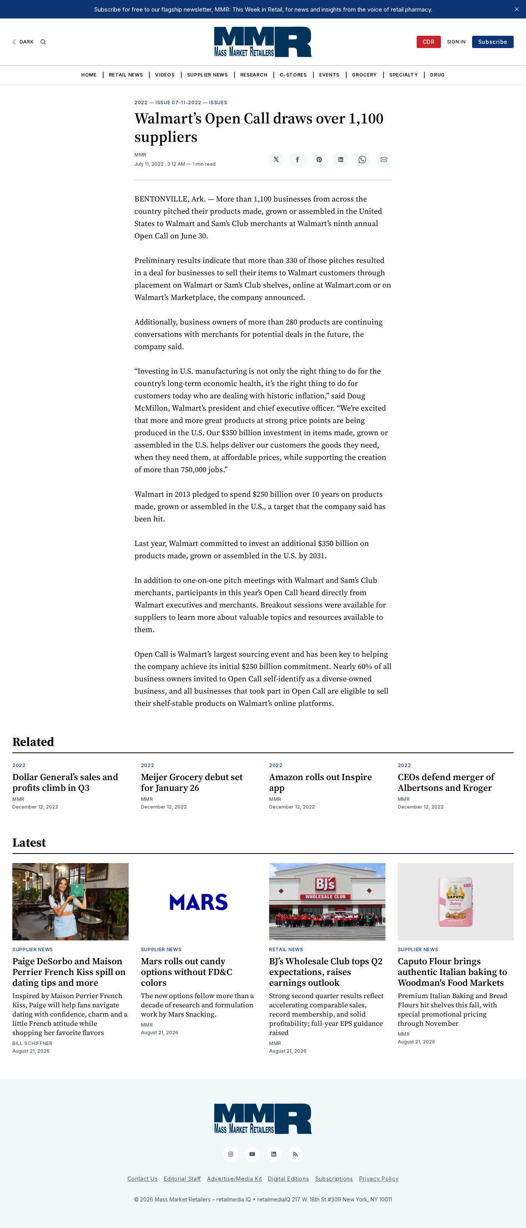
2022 (141, 102)
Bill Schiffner (32, 1043)
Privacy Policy (379, 1178)
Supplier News (207, 75)
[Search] (43, 42)
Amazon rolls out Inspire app (320, 782)
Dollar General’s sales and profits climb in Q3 (65, 782)
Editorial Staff (182, 1178)
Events (329, 75)
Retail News (126, 75)
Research (254, 75)
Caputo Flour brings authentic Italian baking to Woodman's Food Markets (452, 972)
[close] (517, 9)
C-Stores (293, 75)
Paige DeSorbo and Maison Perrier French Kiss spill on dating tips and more (69, 972)
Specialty (403, 75)
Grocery (364, 75)
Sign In (456, 42)
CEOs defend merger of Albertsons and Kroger (446, 782)
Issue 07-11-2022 (178, 102)
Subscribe (493, 41)
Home (89, 75)
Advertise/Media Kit (234, 1178)
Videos (164, 75)
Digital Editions (288, 1178)
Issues (218, 102)
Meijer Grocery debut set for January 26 (192, 782)
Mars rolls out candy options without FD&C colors (186, 972)
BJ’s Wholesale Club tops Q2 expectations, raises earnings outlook (325, 972)
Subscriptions (334, 1178)
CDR (429, 41)
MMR (140, 155)
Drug (437, 75)
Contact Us (142, 1178)
